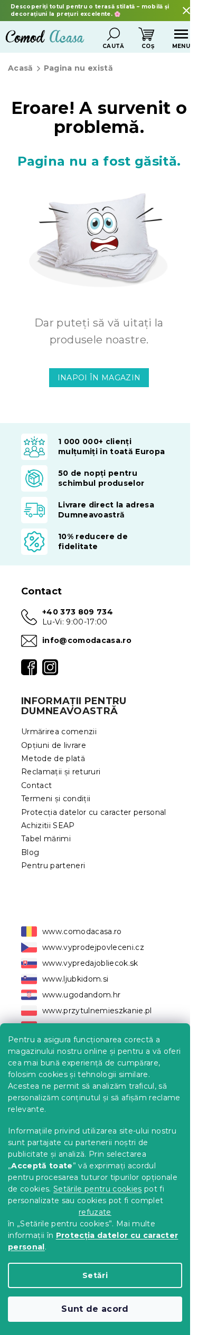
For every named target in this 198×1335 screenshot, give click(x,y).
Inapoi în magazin (99, 377)
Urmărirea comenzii (59, 731)
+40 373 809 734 (77, 612)
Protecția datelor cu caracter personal (93, 812)
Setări (95, 1275)
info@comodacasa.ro (86, 640)
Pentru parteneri (53, 865)
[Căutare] (113, 34)
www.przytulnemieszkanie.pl (97, 1010)
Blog (30, 852)
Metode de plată (53, 758)
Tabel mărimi (46, 838)
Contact (36, 785)
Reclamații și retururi (60, 771)
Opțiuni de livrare (53, 745)
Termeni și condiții (55, 798)
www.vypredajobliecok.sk (90, 963)
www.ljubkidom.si (75, 979)
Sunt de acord (94, 1309)
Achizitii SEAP (48, 825)
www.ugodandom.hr (81, 995)
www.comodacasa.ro (82, 931)
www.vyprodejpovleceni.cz (93, 947)
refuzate (95, 1212)
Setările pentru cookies (97, 1189)
